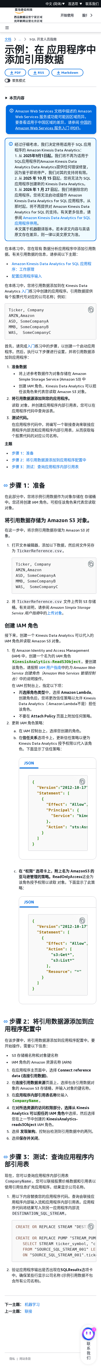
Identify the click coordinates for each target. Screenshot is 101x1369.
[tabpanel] (57, 814)
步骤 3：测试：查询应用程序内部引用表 (45, 466)
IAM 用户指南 (50, 667)
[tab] (29, 763)
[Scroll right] (91, 15)
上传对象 (54, 613)
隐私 (12, 1359)
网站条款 (25, 1359)
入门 (25, 291)
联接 (28, 1311)
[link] (43, 39)
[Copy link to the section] (5, 485)
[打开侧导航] (7, 27)
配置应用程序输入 (27, 276)
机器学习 (32, 1304)
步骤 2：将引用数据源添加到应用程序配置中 (49, 460)
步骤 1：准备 (23, 453)
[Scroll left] (57, 15)
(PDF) (74, 128)
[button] (14, 98)
